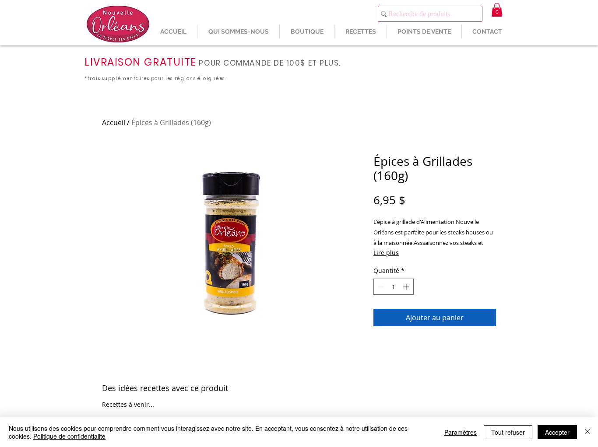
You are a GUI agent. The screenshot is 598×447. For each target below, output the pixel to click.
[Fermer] (587, 432)
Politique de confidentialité (69, 436)
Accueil (113, 122)
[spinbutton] (393, 286)
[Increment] (406, 286)
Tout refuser (508, 432)
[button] (497, 10)
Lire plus (386, 252)
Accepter (557, 432)
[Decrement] (380, 286)
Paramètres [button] (460, 432)
